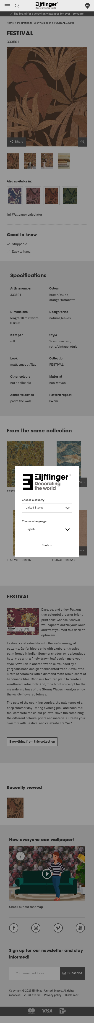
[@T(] (7, 5)
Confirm (47, 545)
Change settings (15, 1017)
